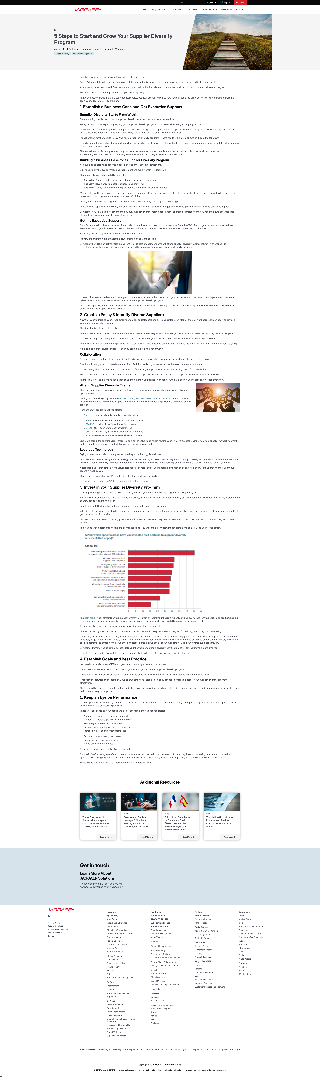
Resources (226, 9)
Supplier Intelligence (160, 923)
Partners (178, 9)
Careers (198, 968)
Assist (153, 1019)
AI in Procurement (115, 1004)
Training (198, 953)
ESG (197, 976)
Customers (193, 9)
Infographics (244, 948)
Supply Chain (113, 996)
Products (163, 9)
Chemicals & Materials (117, 930)
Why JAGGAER (210, 9)
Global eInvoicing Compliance (165, 984)
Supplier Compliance (116, 1035)
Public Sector (113, 959)
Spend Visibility (114, 1032)
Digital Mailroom (158, 981)
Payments (155, 989)
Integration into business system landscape (122, 1020)
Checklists (243, 930)
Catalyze (155, 993)
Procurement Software (161, 954)
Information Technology (118, 993)
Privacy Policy (54, 922)
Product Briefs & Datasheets (251, 937)
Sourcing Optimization (117, 1028)
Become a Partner (203, 919)
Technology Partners (204, 934)
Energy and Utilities (116, 963)
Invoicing (155, 970)
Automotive (112, 926)
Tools (241, 955)
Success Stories (202, 946)
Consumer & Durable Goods (120, 933)
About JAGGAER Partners (206, 931)
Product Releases (203, 957)
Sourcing (155, 941)
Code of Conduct (55, 926)
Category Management (161, 933)
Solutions (148, 9)
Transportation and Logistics (120, 977)
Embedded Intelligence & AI (163, 1008)
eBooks (242, 941)
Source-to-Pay (158, 915)
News (241, 951)
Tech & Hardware (115, 951)
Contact (241, 9)
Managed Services (203, 983)
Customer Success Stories (251, 933)
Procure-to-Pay (158, 950)
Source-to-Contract (160, 926)
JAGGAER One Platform (206, 979)
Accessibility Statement (58, 929)
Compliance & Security (205, 972)
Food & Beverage (115, 941)
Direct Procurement (116, 1011)
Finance (110, 989)
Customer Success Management (210, 987)
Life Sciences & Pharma (118, 944)
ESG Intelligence (114, 1015)
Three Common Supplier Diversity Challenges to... (167, 1049)
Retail (109, 974)
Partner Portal (201, 923)
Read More (104, 837)
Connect (155, 997)
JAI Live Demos (246, 974)
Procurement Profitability (118, 1025)
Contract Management (161, 946)
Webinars (243, 967)
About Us (199, 965)
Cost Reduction (114, 1008)
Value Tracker (157, 937)
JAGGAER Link (157, 1000)
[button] (211, 2)
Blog (241, 923)
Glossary (243, 944)
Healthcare (112, 970)
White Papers (245, 959)
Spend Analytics (158, 930)
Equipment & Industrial (117, 937)
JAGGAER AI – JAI (159, 919)
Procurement (113, 985)
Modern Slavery (55, 933)
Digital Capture (158, 977)
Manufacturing (113, 919)
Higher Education (115, 956)
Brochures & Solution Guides (252, 926)
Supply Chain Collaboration (163, 962)
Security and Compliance (162, 1005)
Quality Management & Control (165, 965)
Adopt (153, 1012)
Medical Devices (114, 948)
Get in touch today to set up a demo (129, 481)
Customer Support (203, 949)
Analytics (155, 1023)
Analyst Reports (246, 919)
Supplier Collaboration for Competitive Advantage (216, 1049)
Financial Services (115, 967)
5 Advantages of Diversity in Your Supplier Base (120, 1049)
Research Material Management (165, 957)
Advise (154, 1015)
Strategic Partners (203, 938)
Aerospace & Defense (117, 923)
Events (242, 970)
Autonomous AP (158, 973)
